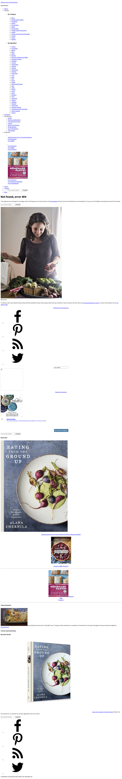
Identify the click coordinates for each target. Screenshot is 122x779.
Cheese (13, 68)
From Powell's (12, 149)
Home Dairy (15, 25)
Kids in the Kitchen (13, 125)
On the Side (14, 29)
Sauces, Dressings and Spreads (20, 34)
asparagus (14, 48)
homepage (53, 201)
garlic (13, 80)
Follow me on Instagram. (61, 308)
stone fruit (14, 105)
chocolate (14, 73)
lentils (13, 89)
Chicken (13, 72)
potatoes (14, 98)
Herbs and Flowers (17, 84)
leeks (13, 88)
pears (13, 93)
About (6, 9)
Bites (13, 18)
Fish (12, 79)
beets (13, 54)
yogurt (13, 113)
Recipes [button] (6, 10)
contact (6, 188)
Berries (13, 55)
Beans (13, 50)
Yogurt (6, 186)
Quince (13, 100)
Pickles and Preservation (19, 30)
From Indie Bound (13, 183)
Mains (13, 27)
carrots (13, 63)
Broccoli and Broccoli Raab (19, 57)
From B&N (11, 141)
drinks (13, 23)
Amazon (68, 534)
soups (13, 37)
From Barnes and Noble (15, 181)
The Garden (11, 130)
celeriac (13, 66)
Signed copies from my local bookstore (20, 137)
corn (12, 75)
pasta (13, 91)
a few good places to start (91, 303)
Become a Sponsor (61, 392)
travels (10, 123)
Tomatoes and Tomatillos (19, 109)
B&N (61, 566)
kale (12, 86)
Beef (12, 52)
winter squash (15, 111)
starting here (5, 627)
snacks (13, 36)
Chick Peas (14, 70)
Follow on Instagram (62, 430)
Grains (13, 82)
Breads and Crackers (17, 20)
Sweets (13, 39)
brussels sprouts (16, 59)
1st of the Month (13, 129)
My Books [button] (7, 132)
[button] (4, 5)
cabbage (14, 61)
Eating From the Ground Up (9, 2)
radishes (14, 102)
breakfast (14, 21)
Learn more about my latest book (102, 712)
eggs (12, 77)
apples (13, 47)
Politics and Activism (14, 120)
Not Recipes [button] (8, 116)
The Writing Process (14, 122)
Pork (12, 97)
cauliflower (14, 64)
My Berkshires (12, 127)
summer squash (16, 107)
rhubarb (13, 104)
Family (10, 118)
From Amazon (12, 139)
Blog (5, 192)
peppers (13, 95)
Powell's (65, 566)
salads (13, 32)
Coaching (7, 114)
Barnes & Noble (76, 534)
